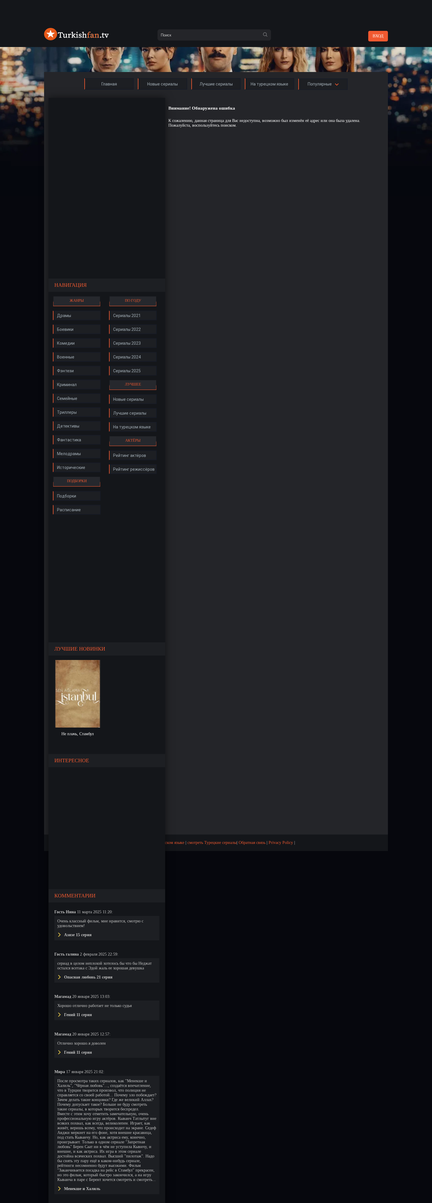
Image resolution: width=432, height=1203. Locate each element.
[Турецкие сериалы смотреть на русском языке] (76, 39)
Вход (378, 36)
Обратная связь (252, 842)
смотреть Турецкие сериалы (212, 842)
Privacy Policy (281, 842)
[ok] (265, 35)
